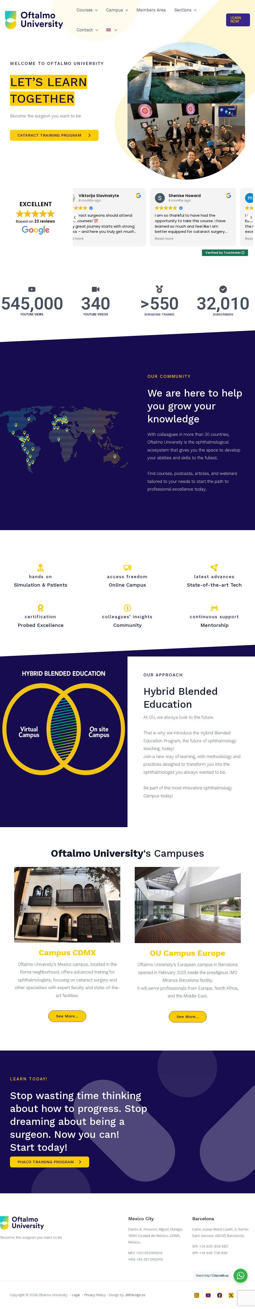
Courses (85, 9)
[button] (95, 10)
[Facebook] (219, 1295)
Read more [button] (89, 239)
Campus (114, 9)
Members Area (151, 9)
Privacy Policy (95, 1295)
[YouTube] (208, 1295)
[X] (231, 1295)
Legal (76, 1295)
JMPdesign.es (135, 1295)
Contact (85, 29)
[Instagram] (196, 1295)
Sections (182, 9)
